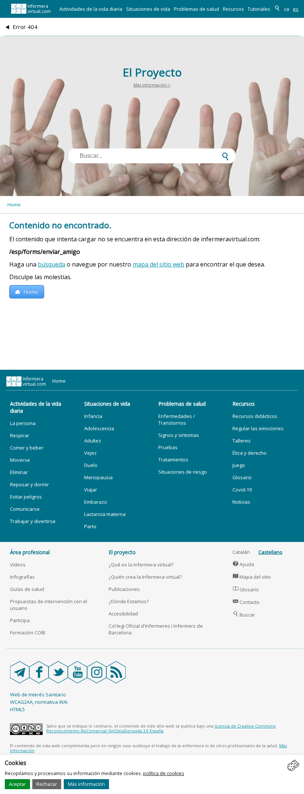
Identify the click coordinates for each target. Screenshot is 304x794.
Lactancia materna (105, 514)
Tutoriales (259, 9)
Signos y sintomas (178, 435)
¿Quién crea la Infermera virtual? (145, 577)
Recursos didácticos (254, 416)
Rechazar (46, 784)
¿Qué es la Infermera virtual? (141, 564)
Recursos (233, 9)
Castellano (270, 552)
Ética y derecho (249, 453)
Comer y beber (26, 447)
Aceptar (17, 784)
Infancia (93, 416)
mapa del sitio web (158, 264)
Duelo (91, 465)
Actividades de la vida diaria (90, 9)
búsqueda (51, 264)
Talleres (241, 440)
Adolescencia (99, 428)
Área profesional (30, 552)
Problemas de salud (196, 9)
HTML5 (17, 709)
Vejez (90, 453)
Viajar (90, 489)
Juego (238, 465)
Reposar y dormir (29, 484)
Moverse (20, 460)
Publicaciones (124, 589)
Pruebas (168, 447)
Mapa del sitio (252, 577)
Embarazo (95, 502)
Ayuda (243, 564)
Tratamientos (173, 459)
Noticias (241, 502)
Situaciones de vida (148, 9)
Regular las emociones (258, 428)
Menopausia (98, 477)
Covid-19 (242, 489)
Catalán (241, 552)
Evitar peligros (26, 496)
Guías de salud (27, 589)
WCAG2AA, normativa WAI (38, 702)
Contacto (246, 602)
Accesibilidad (123, 613)
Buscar (244, 614)
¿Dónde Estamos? (129, 601)
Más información (86, 784)
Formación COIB (27, 632)
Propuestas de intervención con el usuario (48, 604)
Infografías (22, 577)
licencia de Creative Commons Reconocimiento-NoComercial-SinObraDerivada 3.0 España (160, 728)
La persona (23, 423)
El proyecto (122, 552)
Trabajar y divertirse (33, 521)
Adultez (92, 440)
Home (14, 204)
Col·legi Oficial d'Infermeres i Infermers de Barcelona (156, 629)
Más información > (152, 85)
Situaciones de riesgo (182, 471)
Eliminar (19, 472)
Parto (90, 526)
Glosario (242, 477)
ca (286, 9)
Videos (18, 564)
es (295, 9)
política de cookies (163, 773)
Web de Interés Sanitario (38, 694)
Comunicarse (25, 509)
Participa (20, 620)
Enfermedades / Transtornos (176, 419)
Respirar (19, 435)
